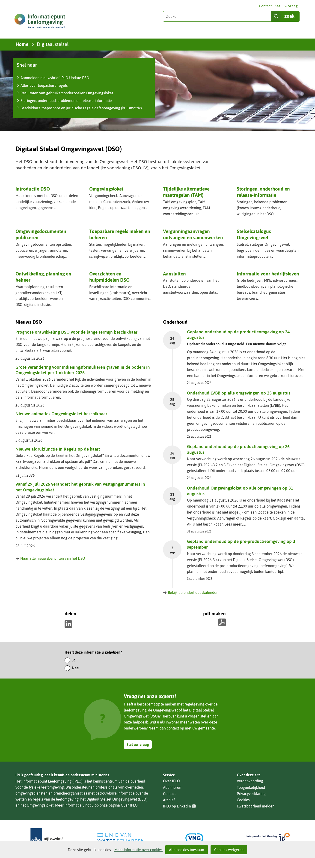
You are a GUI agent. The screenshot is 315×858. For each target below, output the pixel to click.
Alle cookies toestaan (186, 850)
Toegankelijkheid (251, 787)
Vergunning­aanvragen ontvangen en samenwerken (193, 234)
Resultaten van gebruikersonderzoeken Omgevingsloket (67, 93)
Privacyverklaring (251, 794)
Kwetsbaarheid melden (255, 806)
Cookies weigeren (229, 850)
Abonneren (172, 787)
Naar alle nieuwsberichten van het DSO (52, 558)
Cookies (243, 800)
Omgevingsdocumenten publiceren (40, 234)
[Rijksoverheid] (47, 838)
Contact (265, 6)
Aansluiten (174, 273)
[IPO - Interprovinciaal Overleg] (268, 838)
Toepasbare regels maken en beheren (119, 234)
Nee (75, 668)
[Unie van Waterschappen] (120, 838)
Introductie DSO (32, 188)
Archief (169, 800)
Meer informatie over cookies (138, 850)
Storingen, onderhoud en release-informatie (263, 192)
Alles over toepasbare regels (44, 85)
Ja (73, 660)
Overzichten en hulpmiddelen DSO (109, 277)
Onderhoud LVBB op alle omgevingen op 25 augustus (238, 392)
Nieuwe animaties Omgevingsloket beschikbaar (61, 413)
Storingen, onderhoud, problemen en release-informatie (66, 101)
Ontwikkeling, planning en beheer (43, 277)
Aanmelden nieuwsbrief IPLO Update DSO (55, 78)
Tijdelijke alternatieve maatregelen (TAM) (186, 192)
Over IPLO (129, 805)
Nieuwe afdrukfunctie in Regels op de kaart (57, 448)
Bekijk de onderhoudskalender (193, 592)
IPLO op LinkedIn (179, 806)
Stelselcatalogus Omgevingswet (254, 234)
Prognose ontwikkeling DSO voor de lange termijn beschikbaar (76, 332)
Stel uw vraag (286, 6)
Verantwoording (250, 781)
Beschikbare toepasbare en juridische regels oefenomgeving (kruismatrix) (81, 108)
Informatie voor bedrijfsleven (268, 273)
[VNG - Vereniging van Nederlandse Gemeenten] (194, 838)
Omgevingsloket (106, 188)
